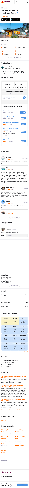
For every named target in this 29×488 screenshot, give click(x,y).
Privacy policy (4, 479)
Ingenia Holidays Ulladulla (18, 430)
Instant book (22, 484)
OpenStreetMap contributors (11, 461)
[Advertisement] (14, 256)
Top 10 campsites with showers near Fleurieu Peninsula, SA (13, 400)
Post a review (14, 217)
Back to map (5, 6)
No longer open (5, 443)
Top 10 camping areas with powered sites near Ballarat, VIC (13, 377)
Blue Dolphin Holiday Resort (20, 437)
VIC (2, 7)
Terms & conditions (6, 480)
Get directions (14, 285)
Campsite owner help (6, 476)
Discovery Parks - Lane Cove (7, 430)
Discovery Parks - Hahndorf (6, 437)
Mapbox (3, 461)
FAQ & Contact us (5, 477)
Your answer (9, 235)
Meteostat (26, 351)
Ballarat (5, 7)
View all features (14, 57)
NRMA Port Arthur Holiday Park (6, 451)
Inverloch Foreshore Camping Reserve (19, 444)
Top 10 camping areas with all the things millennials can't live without (12, 386)
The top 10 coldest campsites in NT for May (12, 410)
